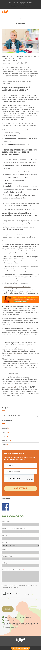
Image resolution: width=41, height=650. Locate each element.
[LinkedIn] (22, 62)
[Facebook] (14, 62)
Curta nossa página (10, 627)
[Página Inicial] (5, 14)
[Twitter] (18, 62)
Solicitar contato (20, 647)
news (3, 436)
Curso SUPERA (15, 6)
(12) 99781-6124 (9, 620)
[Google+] (26, 62)
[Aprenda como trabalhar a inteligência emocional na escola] (20, 30)
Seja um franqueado (25, 6)
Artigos (20, 23)
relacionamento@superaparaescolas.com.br (18, 617)
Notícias (4, 440)
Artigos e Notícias (14, 387)
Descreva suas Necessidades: (13, 570)
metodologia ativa (15, 353)
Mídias (4, 432)
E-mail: (5, 535)
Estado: (5, 542)
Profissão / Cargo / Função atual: (14, 528)
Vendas (4, 444)
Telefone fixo (7, 556)
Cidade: (5, 549)
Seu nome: (6, 521)
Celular (4, 563)
